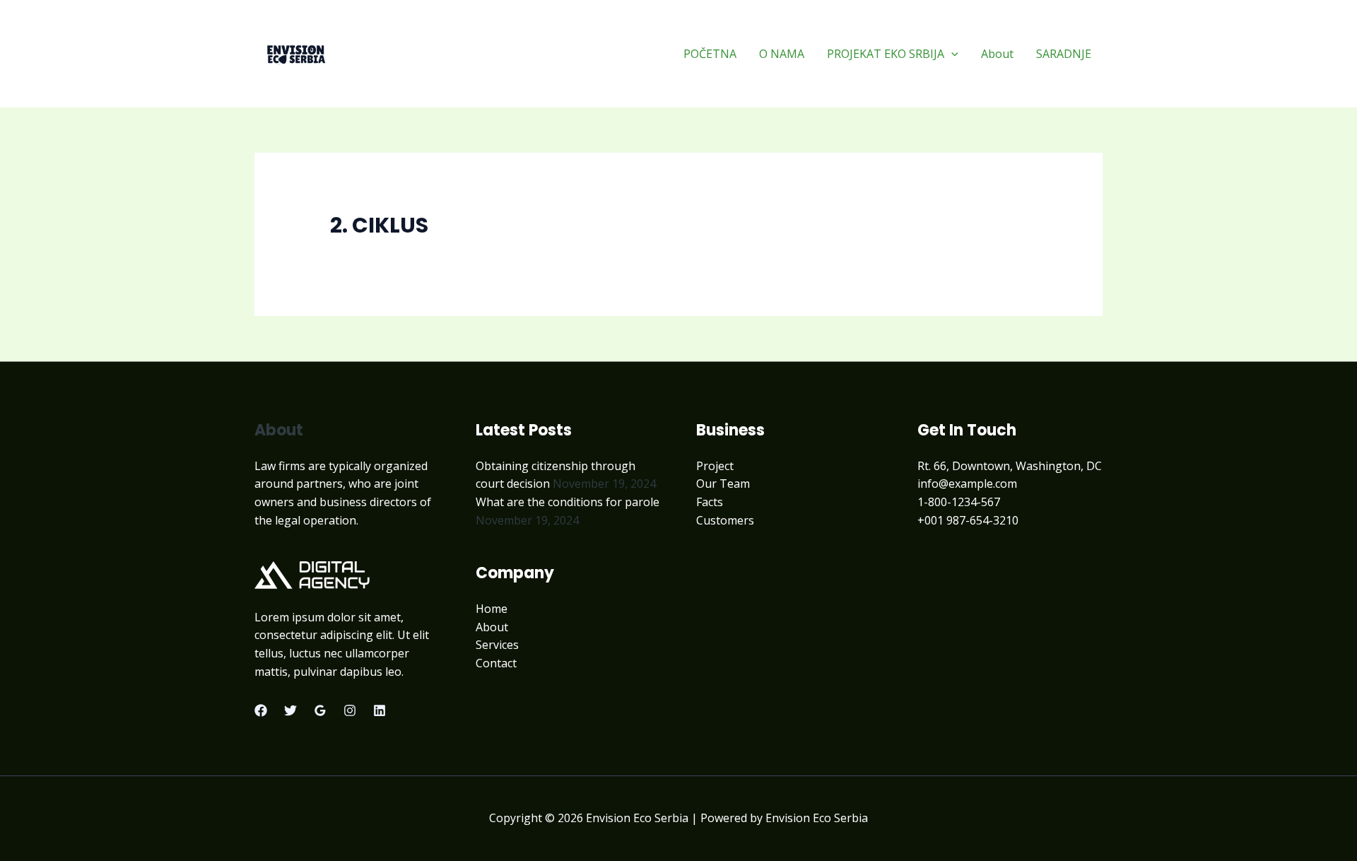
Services (497, 644)
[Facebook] (260, 710)
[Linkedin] (379, 710)
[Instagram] (349, 710)
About (997, 54)
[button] (951, 54)
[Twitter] (290, 710)
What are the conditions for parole (567, 502)
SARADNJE (1063, 54)
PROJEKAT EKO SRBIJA (885, 54)
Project (715, 466)
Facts (709, 502)
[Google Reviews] (320, 710)
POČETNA (709, 54)
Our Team (723, 483)
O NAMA (781, 54)
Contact (496, 663)
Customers (725, 520)
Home (491, 608)
